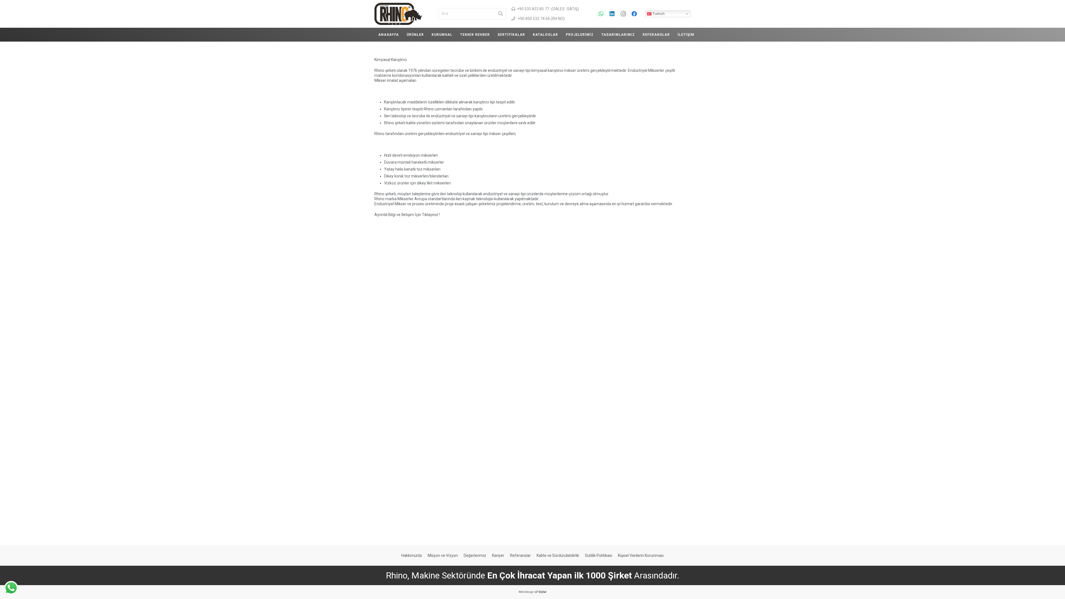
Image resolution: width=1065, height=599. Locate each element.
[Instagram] (623, 13)
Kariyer (498, 555)
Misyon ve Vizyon (443, 555)
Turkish (658, 14)
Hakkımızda (411, 555)
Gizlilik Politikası (598, 555)
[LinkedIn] (612, 13)
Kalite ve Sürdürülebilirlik (558, 555)
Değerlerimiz (475, 555)
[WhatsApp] (601, 13)
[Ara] (500, 13)
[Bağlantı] (398, 14)
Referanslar (520, 555)
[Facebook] (634, 13)
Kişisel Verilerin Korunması (641, 555)
